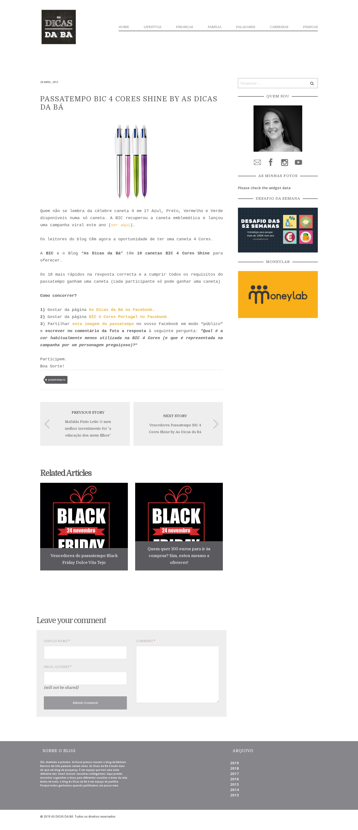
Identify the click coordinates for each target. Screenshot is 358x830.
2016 (234, 778)
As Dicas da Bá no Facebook (120, 310)
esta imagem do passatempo (103, 324)
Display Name (57, 641)
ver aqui (120, 225)
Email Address (57, 667)
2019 (234, 762)
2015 (234, 784)
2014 (234, 789)
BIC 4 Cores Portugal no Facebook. (129, 317)
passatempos (56, 379)
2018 (234, 768)
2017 (234, 773)
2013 (234, 795)
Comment (145, 641)
